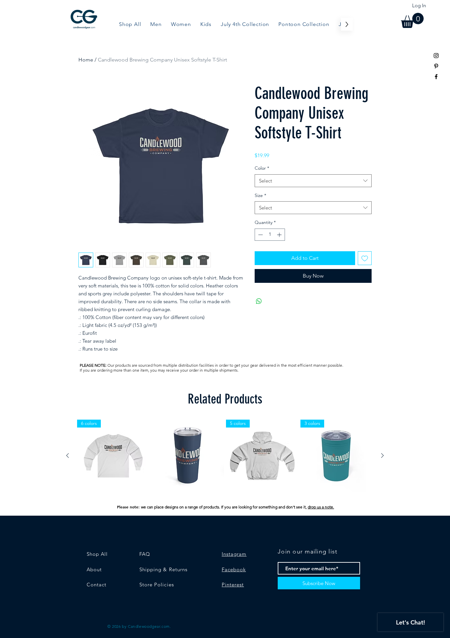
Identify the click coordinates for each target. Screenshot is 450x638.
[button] (412, 20)
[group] (225, 455)
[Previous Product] (67, 455)
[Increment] (280, 234)
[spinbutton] (270, 234)
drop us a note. (321, 506)
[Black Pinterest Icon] (436, 66)
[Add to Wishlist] (365, 258)
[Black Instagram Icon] (436, 55)
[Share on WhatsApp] (259, 301)
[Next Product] (382, 455)
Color (262, 168)
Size (260, 195)
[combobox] (313, 180)
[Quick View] (188, 456)
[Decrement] (260, 234)
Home (85, 60)
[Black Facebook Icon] (436, 76)
